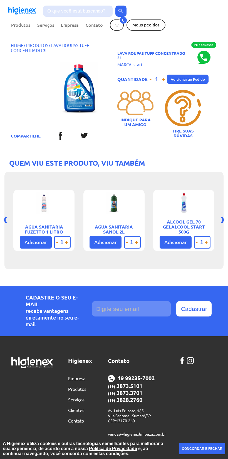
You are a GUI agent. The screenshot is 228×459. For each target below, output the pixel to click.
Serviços (45, 25)
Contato (94, 25)
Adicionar (35, 242)
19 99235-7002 (136, 378)
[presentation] (5, 219)
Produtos (20, 25)
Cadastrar (194, 309)
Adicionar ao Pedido (188, 79)
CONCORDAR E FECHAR (202, 449)
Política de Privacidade (113, 448)
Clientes (76, 410)
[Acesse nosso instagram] (192, 360)
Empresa (70, 25)
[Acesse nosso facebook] (183, 360)
